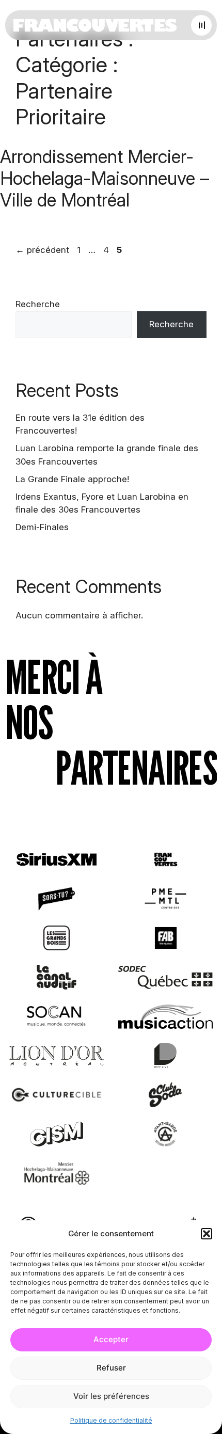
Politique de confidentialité (111, 1420)
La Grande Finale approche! (72, 479)
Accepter (111, 1339)
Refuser (111, 1368)
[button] (206, 1234)
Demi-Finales (42, 527)
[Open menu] (201, 25)
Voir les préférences (111, 1396)
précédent (42, 250)
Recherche (37, 304)
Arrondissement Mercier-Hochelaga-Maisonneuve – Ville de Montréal (104, 178)
